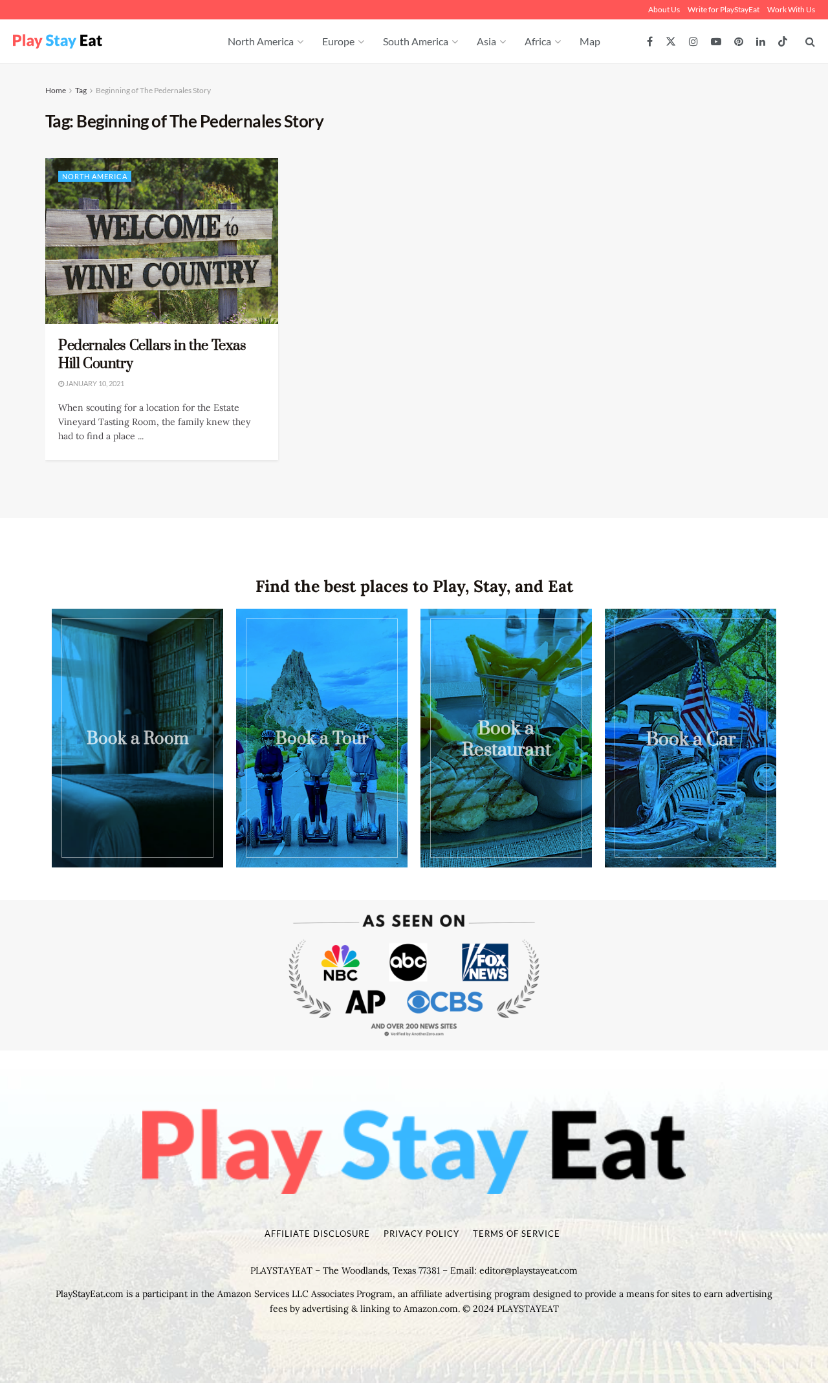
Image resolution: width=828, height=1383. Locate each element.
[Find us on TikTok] (782, 42)
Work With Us (791, 9)
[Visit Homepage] (106, 41)
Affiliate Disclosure (317, 1233)
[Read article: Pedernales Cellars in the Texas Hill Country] (161, 241)
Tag (81, 90)
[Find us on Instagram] (693, 41)
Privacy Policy (421, 1233)
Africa (538, 41)
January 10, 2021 (94, 383)
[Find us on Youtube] (716, 41)
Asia (486, 41)
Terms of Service (516, 1233)
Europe (338, 41)
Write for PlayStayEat (723, 9)
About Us (664, 9)
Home (55, 90)
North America (261, 41)
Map (590, 41)
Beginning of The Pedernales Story (153, 90)
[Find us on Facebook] (650, 41)
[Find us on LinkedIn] (760, 41)
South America (415, 41)
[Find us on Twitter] (671, 41)
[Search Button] (810, 41)
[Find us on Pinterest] (738, 41)
